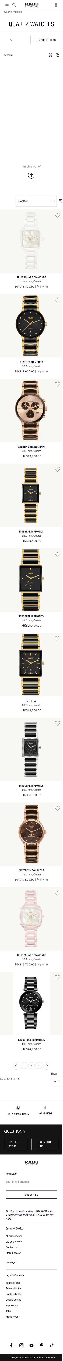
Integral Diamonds (31, 531)
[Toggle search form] (14, 5)
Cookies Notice (14, 1294)
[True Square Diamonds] (31, 241)
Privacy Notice (13, 1288)
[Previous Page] (16, 1066)
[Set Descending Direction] (61, 201)
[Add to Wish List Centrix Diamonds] (57, 299)
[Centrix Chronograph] (31, 410)
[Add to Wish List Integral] (57, 638)
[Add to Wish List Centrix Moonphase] (57, 808)
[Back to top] (31, 175)
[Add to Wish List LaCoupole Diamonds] (57, 977)
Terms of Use (13, 1282)
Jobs (8, 1311)
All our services (14, 1236)
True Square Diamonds (31, 277)
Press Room (12, 1316)
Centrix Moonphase (31, 870)
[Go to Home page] (31, 5)
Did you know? (14, 1241)
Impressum (12, 1305)
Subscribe (31, 1194)
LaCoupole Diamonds (31, 1040)
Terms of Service (44, 1214)
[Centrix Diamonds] (31, 326)
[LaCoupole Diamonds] (31, 1003)
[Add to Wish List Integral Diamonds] (57, 469)
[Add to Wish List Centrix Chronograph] (57, 384)
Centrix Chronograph (32, 446)
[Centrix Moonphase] (31, 834)
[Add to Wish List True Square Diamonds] (57, 215)
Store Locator (13, 1253)
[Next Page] (46, 1066)
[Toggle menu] (7, 5)
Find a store (13, 1144)
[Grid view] (50, 55)
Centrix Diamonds (31, 362)
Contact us (45, 1144)
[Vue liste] (57, 55)
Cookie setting (13, 1299)
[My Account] (56, 5)
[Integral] (31, 664)
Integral (31, 701)
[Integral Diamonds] (31, 495)
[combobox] (10, 40)
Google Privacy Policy (18, 1214)
